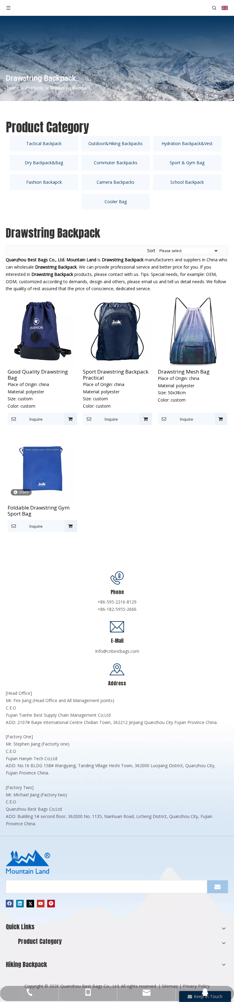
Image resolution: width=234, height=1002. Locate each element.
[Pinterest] (51, 903)
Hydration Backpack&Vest (187, 143)
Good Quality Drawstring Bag (38, 375)
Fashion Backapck (44, 182)
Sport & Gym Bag (187, 162)
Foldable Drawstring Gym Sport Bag (38, 511)
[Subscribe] (217, 886)
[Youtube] (40, 903)
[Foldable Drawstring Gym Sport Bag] (42, 466)
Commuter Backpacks (115, 162)
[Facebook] (9, 903)
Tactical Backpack (44, 143)
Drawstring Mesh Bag (184, 372)
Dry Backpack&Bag (44, 162)
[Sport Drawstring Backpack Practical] (117, 330)
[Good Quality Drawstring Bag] (42, 330)
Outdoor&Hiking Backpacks (115, 143)
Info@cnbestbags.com (117, 651)
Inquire (36, 419)
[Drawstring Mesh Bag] (192, 330)
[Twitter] (30, 903)
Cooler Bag (116, 201)
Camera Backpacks (115, 182)
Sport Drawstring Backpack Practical (115, 375)
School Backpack (187, 182)
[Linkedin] (20, 903)
